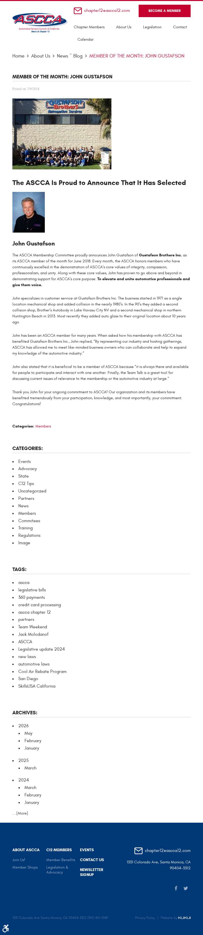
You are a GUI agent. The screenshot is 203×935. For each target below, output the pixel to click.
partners (26, 619)
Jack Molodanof (33, 634)
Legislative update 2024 (41, 649)
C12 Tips (26, 483)
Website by (169, 918)
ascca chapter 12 (34, 612)
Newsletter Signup (91, 872)
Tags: (19, 569)
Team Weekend (32, 627)
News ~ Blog (70, 56)
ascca (23, 582)
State (23, 476)
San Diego (28, 678)
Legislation (152, 27)
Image (24, 542)
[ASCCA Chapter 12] (40, 23)
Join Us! (18, 860)
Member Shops (25, 867)
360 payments (31, 597)
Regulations (29, 535)
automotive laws (34, 664)
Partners (26, 498)
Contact (180, 27)
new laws (27, 656)
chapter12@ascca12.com (107, 10)
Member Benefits (60, 860)
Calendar (85, 39)
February (33, 740)
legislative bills (32, 590)
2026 (23, 725)
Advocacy (27, 468)
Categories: (27, 448)
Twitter (186, 888)
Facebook (176, 888)
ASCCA (25, 641)
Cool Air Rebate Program (42, 671)
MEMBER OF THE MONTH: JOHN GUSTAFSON (136, 56)
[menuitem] (89, 27)
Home (18, 56)
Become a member (165, 11)
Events (24, 461)
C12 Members (59, 849)
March (30, 768)
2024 (23, 780)
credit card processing (39, 604)
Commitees (29, 520)
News (23, 506)
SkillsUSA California (36, 686)
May (28, 733)
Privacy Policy (145, 918)
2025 (23, 760)
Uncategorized (32, 491)
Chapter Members (89, 27)
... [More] (20, 813)
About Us (123, 27)
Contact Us (92, 859)
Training (25, 528)
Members (43, 426)
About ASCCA (26, 849)
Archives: (24, 713)
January (32, 748)
